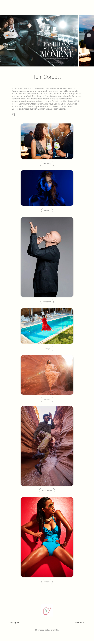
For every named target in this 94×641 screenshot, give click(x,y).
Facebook (79, 622)
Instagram (14, 622)
